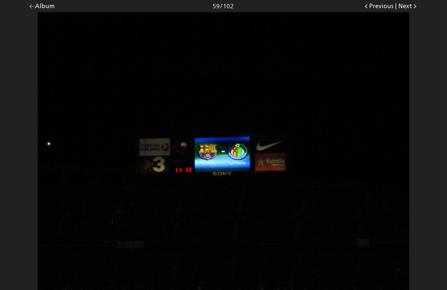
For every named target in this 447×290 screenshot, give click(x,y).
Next (408, 7)
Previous (381, 7)
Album (45, 7)
